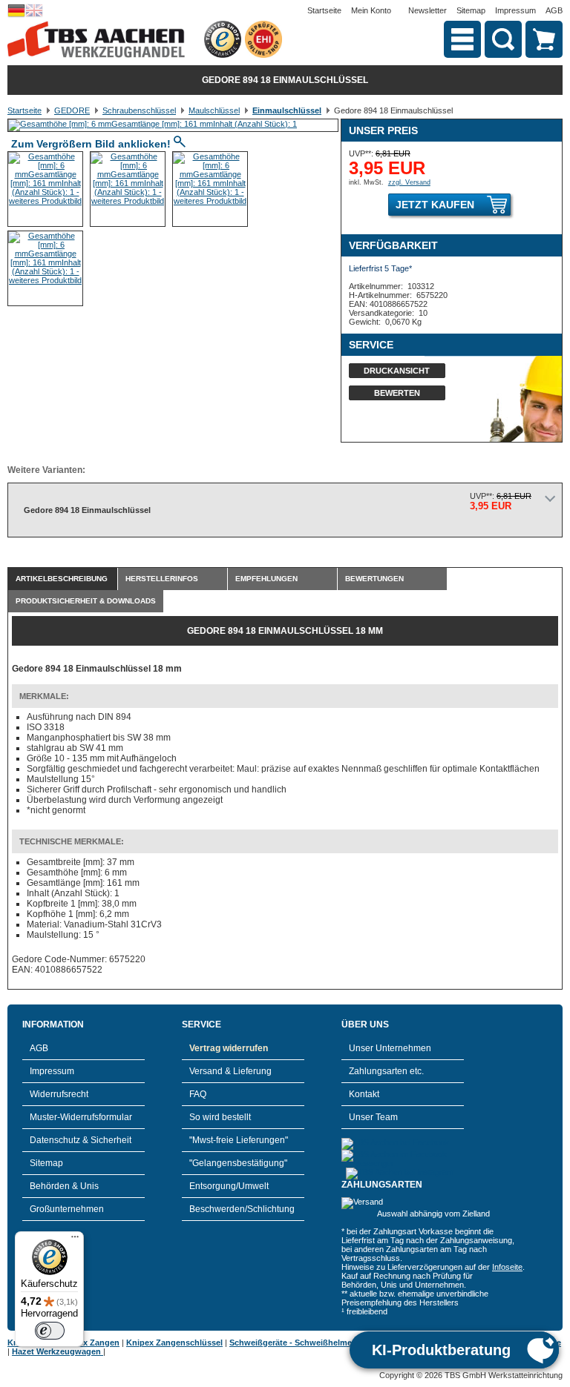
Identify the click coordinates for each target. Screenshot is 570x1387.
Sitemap (470, 10)
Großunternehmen (67, 1209)
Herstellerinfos (161, 579)
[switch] (50, 1331)
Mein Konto (371, 10)
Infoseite (507, 1266)
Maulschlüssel (214, 110)
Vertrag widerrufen (228, 1048)
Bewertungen (374, 579)
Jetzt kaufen (435, 205)
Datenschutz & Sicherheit (80, 1140)
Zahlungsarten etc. (386, 1071)
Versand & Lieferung (230, 1071)
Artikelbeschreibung (62, 579)
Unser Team (373, 1117)
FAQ (197, 1094)
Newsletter (427, 10)
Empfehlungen (266, 579)
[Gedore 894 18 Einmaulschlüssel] (152, 123)
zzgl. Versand (409, 182)
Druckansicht (397, 370)
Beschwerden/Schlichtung (242, 1209)
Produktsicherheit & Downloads (86, 601)
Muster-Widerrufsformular (81, 1117)
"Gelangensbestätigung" (238, 1163)
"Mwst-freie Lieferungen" (238, 1140)
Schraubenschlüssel (139, 110)
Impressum (515, 10)
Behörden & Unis (64, 1186)
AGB (554, 10)
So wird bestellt (220, 1117)
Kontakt (364, 1094)
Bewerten (397, 392)
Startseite (324, 10)
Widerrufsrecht (59, 1094)
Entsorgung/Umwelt (229, 1186)
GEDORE (72, 110)
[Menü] (75, 1240)
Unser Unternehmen (390, 1048)
